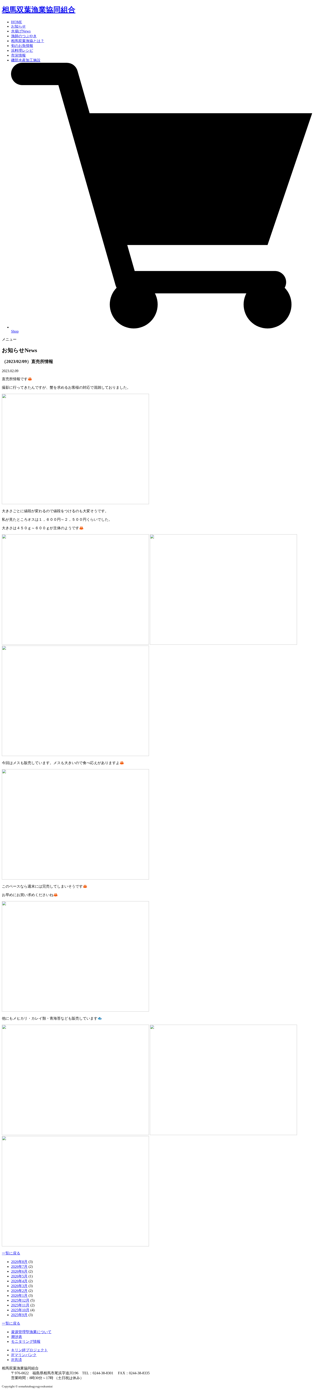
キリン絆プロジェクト (29, 1350)
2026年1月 (19, 1295)
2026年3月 (19, 1286)
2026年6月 (19, 1271)
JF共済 (16, 1360)
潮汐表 (16, 1337)
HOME (16, 22)
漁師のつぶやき (24, 36)
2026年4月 (19, 1281)
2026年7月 (19, 1266)
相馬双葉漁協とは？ (27, 41)
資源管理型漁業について (31, 1332)
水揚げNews (21, 31)
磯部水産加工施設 (25, 60)
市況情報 (18, 55)
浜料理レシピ (22, 50)
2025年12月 (20, 1300)
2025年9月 (19, 1315)
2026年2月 (19, 1291)
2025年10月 (20, 1310)
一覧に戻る (11, 1253)
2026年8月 (19, 1262)
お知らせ (18, 26)
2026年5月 (19, 1276)
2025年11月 (20, 1305)
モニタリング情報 (25, 1341)
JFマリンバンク (24, 1355)
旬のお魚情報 (22, 46)
